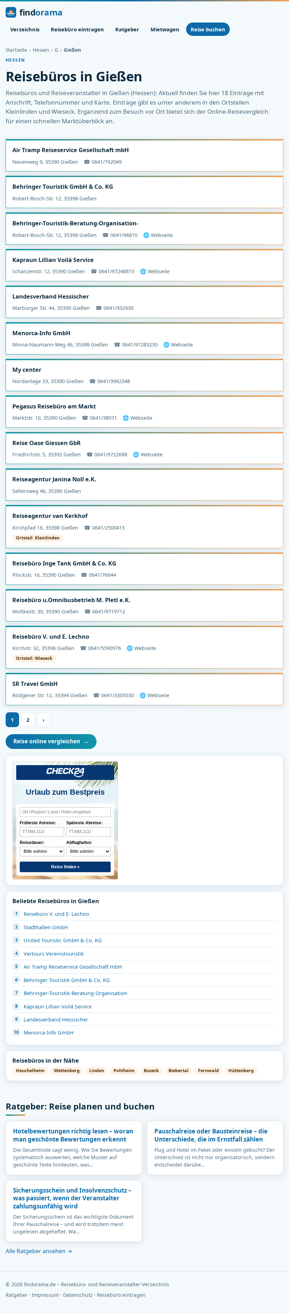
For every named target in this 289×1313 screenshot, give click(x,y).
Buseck (151, 1071)
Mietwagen (164, 29)
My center (26, 369)
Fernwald (208, 1071)
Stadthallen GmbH (46, 927)
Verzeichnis (24, 29)
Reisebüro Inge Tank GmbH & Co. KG (64, 563)
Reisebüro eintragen (77, 29)
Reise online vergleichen (51, 741)
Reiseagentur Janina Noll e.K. (54, 479)
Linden (96, 1071)
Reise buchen (208, 29)
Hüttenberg (241, 1071)
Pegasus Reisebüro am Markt (54, 406)
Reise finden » (65, 866)
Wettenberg (67, 1071)
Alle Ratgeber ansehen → (39, 1251)
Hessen (41, 50)
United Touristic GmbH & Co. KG (63, 940)
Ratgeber (127, 29)
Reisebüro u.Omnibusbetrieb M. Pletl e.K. (71, 600)
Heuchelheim (30, 1071)
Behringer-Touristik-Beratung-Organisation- (75, 223)
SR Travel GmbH (35, 684)
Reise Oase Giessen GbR (46, 443)
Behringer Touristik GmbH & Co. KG (62, 186)
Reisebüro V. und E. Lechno (50, 636)
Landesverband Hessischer (50, 296)
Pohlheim (123, 1071)
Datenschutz (78, 1295)
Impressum (45, 1295)
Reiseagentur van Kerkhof (49, 516)
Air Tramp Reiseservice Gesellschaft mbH (70, 150)
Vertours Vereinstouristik (54, 953)
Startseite (16, 50)
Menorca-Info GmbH (41, 333)
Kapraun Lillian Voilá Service (53, 260)
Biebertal (178, 1071)
